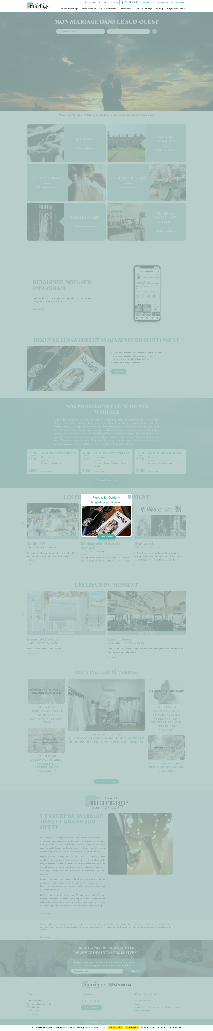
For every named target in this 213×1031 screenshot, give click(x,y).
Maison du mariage (69, 8)
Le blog (159, 8)
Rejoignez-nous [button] (161, 2)
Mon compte (179, 2)
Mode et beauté (89, 8)
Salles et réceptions (108, 8)
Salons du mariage (143, 8)
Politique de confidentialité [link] (169, 1027)
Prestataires (126, 8)
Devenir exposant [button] (110, 2)
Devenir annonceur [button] (91, 2)
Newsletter (146, 2)
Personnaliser (147, 1027)
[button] (122, 2)
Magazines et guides (176, 8)
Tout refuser (131, 1027)
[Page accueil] (38, 6)
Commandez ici (106, 537)
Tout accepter (115, 1027)
